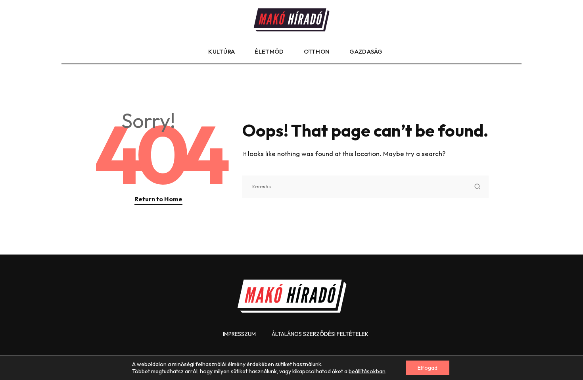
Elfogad (427, 367)
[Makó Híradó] (291, 20)
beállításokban (367, 371)
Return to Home (158, 199)
